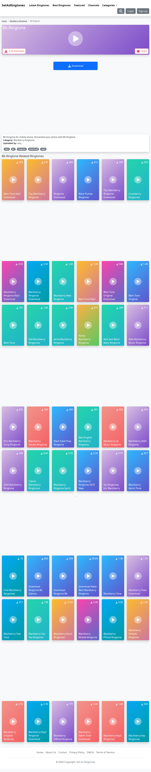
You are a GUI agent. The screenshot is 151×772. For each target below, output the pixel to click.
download (33, 149)
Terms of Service (105, 752)
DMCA (90, 752)
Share (143, 51)
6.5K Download (16, 51)
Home (4, 21)
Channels (93, 5)
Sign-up (143, 11)
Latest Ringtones (39, 5)
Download (77, 65)
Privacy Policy (76, 752)
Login (131, 11)
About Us (51, 752)
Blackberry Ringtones (18, 21)
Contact (62, 752)
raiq (19, 143)
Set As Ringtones (86, 762)
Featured (79, 5)
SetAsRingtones (13, 5)
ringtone (22, 149)
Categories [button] (108, 5)
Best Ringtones (61, 5)
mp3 (43, 149)
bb (13, 149)
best (7, 149)
